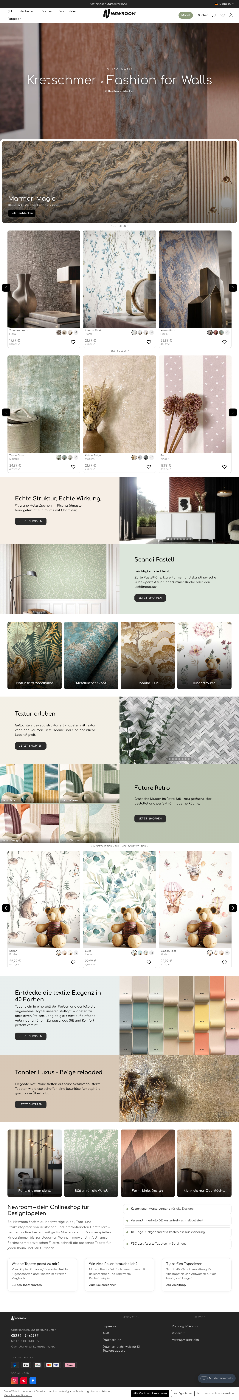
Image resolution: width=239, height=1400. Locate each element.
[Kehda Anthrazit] (145, 457)
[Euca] (119, 899)
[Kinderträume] (204, 655)
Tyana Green (17, 455)
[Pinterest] (23, 1380)
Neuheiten (118, 226)
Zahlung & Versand (185, 1326)
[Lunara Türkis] (119, 279)
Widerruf (178, 1333)
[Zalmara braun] (43, 279)
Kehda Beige (93, 455)
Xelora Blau (168, 330)
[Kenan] (43, 899)
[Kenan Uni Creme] (70, 952)
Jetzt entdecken (22, 213)
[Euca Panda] (145, 952)
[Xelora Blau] (195, 279)
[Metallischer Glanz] (91, 655)
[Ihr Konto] (231, 15)
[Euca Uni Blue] (140, 952)
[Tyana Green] (43, 404)
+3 (76, 457)
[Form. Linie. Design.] (148, 1163)
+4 (227, 953)
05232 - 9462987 (24, 1336)
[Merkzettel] (222, 15)
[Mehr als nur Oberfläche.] (204, 1163)
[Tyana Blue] (64, 457)
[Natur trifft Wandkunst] (34, 655)
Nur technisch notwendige (215, 1393)
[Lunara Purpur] (145, 332)
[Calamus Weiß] (179, 730)
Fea (163, 455)
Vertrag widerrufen (185, 1340)
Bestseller (119, 351)
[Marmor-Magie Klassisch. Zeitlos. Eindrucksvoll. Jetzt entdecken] (119, 182)
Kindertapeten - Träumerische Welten (118, 846)
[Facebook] (33, 1380)
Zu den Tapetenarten (27, 1284)
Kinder (165, 459)
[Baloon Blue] (215, 952)
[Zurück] (6, 288)
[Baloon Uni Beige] (221, 952)
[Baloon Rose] (195, 899)
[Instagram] (14, 1380)
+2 (76, 332)
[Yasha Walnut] (179, 510)
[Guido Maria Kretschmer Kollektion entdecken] (119, 83)
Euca (88, 951)
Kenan (13, 951)
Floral (12, 334)
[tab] (168, 539)
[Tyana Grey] (70, 457)
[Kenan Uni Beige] (64, 952)
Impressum (110, 1326)
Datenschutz (112, 1340)
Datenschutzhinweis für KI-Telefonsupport (122, 1349)
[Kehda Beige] (119, 404)
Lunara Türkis (93, 330)
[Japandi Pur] (148, 655)
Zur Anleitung (176, 1284)
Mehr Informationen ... (18, 1395)
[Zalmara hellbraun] (64, 332)
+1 (152, 332)
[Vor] (233, 288)
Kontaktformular (43, 1346)
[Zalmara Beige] (70, 332)
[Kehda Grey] (140, 457)
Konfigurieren (182, 1393)
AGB (106, 1333)
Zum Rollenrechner (102, 1284)
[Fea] (195, 404)
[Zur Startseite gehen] (119, 13)
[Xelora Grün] (221, 332)
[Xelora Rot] (215, 332)
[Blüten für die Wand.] (91, 1163)
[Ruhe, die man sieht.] (34, 1163)
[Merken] (73, 342)
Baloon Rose (168, 951)
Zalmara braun (18, 330)
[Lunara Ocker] (140, 332)
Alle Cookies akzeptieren (150, 1393)
